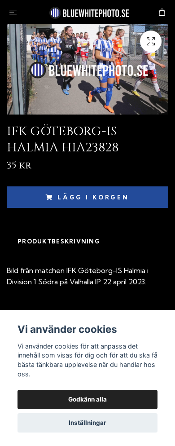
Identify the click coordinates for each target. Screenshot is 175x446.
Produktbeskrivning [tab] (59, 241)
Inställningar (87, 422)
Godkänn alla (87, 399)
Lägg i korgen (93, 197)
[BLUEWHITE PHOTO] (89, 12)
